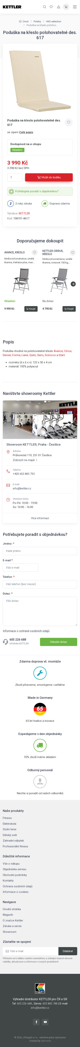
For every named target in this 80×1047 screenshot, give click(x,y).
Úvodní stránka (12, 909)
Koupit (32, 309)
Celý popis (26, 132)
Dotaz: (7, 593)
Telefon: (9, 576)
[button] (73, 284)
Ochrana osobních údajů (17, 886)
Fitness (7, 818)
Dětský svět (10, 835)
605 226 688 (17, 639)
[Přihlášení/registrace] (58, 7)
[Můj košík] (66, 7)
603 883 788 (50, 1003)
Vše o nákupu (11, 863)
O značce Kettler (13, 920)
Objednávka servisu (14, 869)
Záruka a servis (12, 926)
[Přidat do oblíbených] (69, 122)
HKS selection (53, 21)
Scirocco (50, 355)
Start (62, 355)
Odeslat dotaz (58, 642)
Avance (58, 351)
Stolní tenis (9, 829)
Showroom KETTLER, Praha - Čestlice (34, 444)
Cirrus (67, 351)
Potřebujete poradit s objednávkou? (37, 191)
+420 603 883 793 (24, 473)
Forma (16, 355)
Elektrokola (9, 823)
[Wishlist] (51, 7)
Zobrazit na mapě (24, 460)
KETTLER (24, 213)
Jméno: (8, 543)
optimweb (46, 1041)
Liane (25, 355)
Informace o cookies (15, 892)
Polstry (37, 21)
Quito (32, 355)
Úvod (25, 21)
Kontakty (8, 880)
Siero (40, 355)
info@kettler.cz (22, 488)
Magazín (8, 914)
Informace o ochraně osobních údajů (26, 631)
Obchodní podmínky (15, 875)
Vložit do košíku (51, 177)
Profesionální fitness (15, 846)
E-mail (8, 560)
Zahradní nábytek (13, 840)
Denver (7, 355)
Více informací (40, 518)
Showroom (9, 932)
